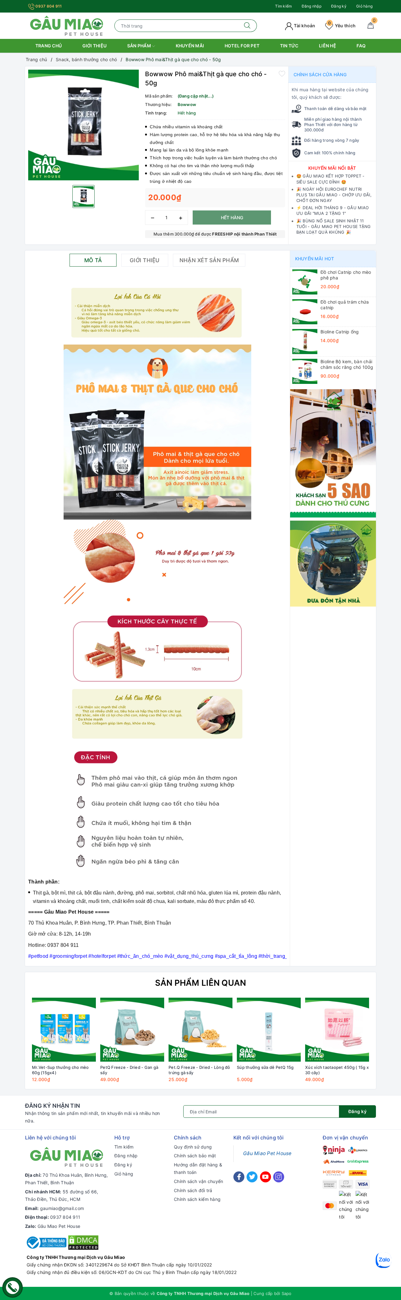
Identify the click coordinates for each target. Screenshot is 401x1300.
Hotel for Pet (242, 45)
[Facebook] (238, 1176)
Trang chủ (48, 45)
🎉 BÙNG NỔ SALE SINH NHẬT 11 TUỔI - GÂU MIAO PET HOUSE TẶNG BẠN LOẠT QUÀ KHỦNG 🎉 (333, 226)
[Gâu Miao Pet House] (66, 25)
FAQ (361, 45)
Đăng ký (338, 6)
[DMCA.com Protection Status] (83, 1242)
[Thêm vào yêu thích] (282, 73)
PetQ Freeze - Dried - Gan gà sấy (129, 1070)
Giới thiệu (94, 45)
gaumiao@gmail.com (62, 1208)
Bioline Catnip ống (339, 331)
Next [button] (388, 1044)
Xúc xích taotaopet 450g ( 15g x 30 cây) (337, 1070)
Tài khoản (304, 25)
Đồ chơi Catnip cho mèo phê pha (345, 274)
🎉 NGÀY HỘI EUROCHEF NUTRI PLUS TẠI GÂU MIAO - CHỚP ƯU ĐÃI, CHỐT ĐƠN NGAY (334, 195)
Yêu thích (342, 25)
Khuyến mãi (190, 45)
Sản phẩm (139, 45)
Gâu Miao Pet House (59, 1226)
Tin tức (289, 45)
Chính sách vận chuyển (198, 1181)
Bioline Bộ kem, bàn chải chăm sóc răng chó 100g (346, 364)
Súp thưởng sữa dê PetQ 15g (265, 1067)
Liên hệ (327, 45)
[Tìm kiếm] (247, 25)
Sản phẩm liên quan (200, 983)
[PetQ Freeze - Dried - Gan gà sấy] (132, 1030)
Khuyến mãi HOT (314, 258)
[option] (83, 125)
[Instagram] (278, 1176)
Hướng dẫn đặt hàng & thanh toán (198, 1168)
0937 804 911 (48, 6)
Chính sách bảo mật (195, 1155)
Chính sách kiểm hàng (197, 1199)
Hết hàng (232, 217)
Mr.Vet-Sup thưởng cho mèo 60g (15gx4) (60, 1070)
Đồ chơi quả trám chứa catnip (344, 304)
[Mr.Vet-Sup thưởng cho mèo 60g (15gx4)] (64, 1030)
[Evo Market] (333, 452)
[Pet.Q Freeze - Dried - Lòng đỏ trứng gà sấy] (200, 1030)
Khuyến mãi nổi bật (332, 168)
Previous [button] (12, 1044)
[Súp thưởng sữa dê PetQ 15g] (269, 1030)
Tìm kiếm (283, 6)
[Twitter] (252, 1176)
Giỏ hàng (364, 6)
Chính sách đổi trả (193, 1190)
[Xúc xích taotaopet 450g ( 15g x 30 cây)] (337, 1030)
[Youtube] (265, 1176)
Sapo (287, 1293)
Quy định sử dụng (193, 1146)
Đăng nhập (311, 6)
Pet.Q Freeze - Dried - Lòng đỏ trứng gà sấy (199, 1070)
